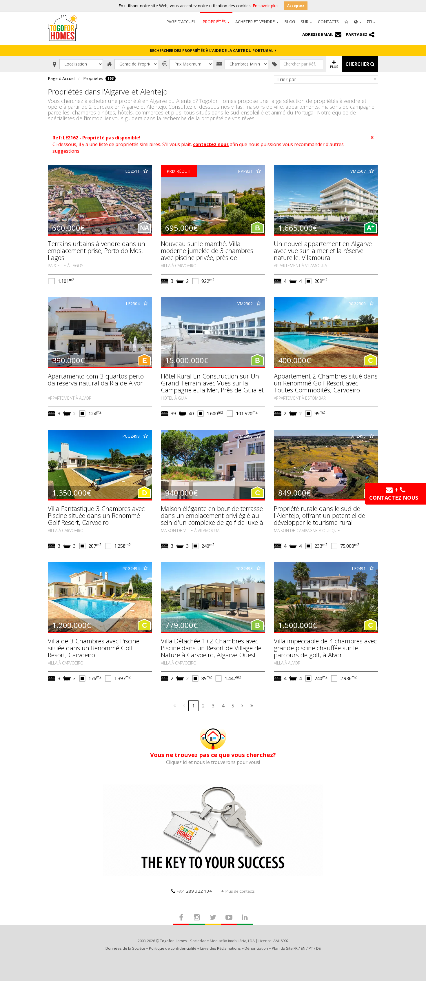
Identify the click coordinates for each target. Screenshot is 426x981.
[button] (357, 21)
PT (311, 948)
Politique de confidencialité (172, 948)
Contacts (328, 21)
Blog (289, 21)
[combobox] (326, 79)
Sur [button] (305, 21)
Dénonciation (256, 948)
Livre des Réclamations (220, 948)
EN (303, 948)
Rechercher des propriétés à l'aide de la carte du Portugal (212, 50)
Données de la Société (125, 948)
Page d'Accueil (181, 21)
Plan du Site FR (285, 948)
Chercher (357, 64)
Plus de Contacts (240, 891)
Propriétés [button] (215, 21)
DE (318, 948)
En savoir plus (265, 5)
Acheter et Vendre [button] (255, 21)
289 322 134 (194, 891)
